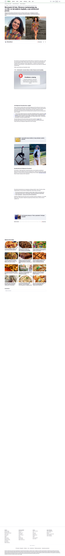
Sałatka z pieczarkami (7, 542)
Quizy (33, 1)
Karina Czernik (9, 41)
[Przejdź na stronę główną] (6, 2)
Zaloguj (57, 1)
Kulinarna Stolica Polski (8, 3)
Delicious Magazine (22, 3)
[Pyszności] (9, 1)
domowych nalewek (42, 172)
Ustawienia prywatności (45, 548)
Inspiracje (25, 1)
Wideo (29, 1)
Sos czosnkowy (6, 540)
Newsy (17, 1)
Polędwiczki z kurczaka (7, 539)
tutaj (21, 554)
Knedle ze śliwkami (21, 538)
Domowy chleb (34, 538)
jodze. (38, 119)
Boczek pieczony (6, 541)
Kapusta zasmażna (7, 538)
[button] (53, 1)
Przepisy (13, 1)
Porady (21, 1)
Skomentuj (44, 221)
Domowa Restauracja (16, 3)
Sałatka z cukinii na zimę (22, 539)
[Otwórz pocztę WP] (50, 1)
